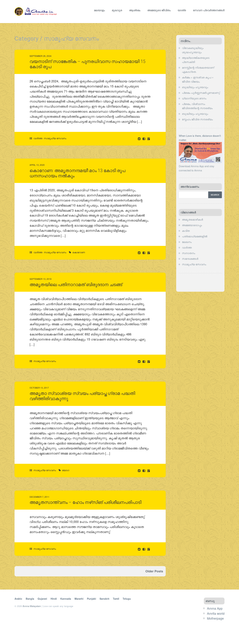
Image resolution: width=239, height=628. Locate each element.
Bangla (30, 598)
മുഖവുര (117, 10)
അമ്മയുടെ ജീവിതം (159, 10)
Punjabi (91, 598)
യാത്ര (182, 10)
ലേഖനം (187, 242)
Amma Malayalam (32, 606)
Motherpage (215, 618)
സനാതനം (188, 253)
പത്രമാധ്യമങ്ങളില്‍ (194, 236)
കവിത (186, 230)
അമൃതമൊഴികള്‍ (192, 219)
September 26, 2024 (40, 55)
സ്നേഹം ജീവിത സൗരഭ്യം (197, 119)
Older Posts (154, 571)
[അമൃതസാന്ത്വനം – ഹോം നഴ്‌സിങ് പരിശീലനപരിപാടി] (144, 549)
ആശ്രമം (134, 10)
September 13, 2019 (40, 278)
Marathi (79, 598)
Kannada (65, 598)
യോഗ (65, 470)
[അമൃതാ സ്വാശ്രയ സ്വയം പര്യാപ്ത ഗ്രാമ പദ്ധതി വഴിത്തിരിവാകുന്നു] (144, 470)
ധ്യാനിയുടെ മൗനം (194, 98)
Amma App (215, 608)
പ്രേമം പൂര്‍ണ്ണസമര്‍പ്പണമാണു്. (201, 92)
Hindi (54, 598)
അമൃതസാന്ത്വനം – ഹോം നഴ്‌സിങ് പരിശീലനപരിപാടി (85, 502)
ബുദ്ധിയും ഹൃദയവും (195, 87)
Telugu (127, 598)
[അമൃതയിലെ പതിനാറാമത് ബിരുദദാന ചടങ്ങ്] (144, 361)
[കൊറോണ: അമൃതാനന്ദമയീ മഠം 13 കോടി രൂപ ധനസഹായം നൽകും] (144, 252)
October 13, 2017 (39, 387)
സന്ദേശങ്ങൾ (190, 258)
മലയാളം (99, 10)
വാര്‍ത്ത (37, 138)
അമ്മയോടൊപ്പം (192, 225)
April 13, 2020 (37, 164)
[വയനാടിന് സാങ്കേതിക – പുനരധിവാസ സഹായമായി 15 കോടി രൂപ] (144, 138)
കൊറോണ (78, 252)
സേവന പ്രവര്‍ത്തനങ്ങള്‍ (208, 10)
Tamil (116, 598)
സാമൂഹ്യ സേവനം (55, 138)
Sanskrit (104, 598)
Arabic (18, 598)
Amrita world (215, 613)
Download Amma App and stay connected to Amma (196, 168)
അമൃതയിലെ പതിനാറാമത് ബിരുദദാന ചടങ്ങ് (76, 284)
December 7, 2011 (39, 496)
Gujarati (42, 598)
